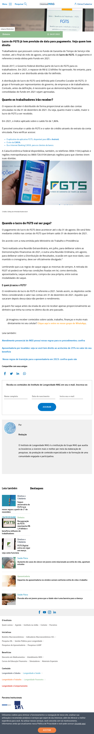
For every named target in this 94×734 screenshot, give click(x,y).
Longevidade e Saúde (31, 673)
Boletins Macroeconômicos (13, 637)
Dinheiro (6, 34)
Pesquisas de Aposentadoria (13, 645)
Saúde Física (22, 558)
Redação (22, 434)
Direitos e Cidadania (21, 497)
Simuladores (34, 661)
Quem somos (7, 625)
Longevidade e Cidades (11, 673)
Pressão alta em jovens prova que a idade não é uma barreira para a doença (50, 598)
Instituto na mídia (31, 625)
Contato (44, 625)
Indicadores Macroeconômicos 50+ (40, 637)
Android (55, 139)
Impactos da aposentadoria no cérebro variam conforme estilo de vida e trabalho (52, 580)
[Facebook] (39, 612)
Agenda (18, 625)
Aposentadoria (23, 576)
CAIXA (17, 142)
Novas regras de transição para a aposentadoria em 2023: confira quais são (39, 359)
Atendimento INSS (34, 657)
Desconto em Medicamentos (13, 657)
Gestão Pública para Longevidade (28, 641)
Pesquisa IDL (7, 641)
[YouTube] (44, 612)
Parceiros (53, 625)
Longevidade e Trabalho (11, 680)
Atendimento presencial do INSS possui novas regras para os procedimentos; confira (43, 340)
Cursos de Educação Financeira (14, 661)
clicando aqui (79, 723)
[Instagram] (49, 612)
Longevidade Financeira (33, 680)
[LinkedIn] (54, 612)
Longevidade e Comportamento (15, 686)
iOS (48, 139)
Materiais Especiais (50, 661)
